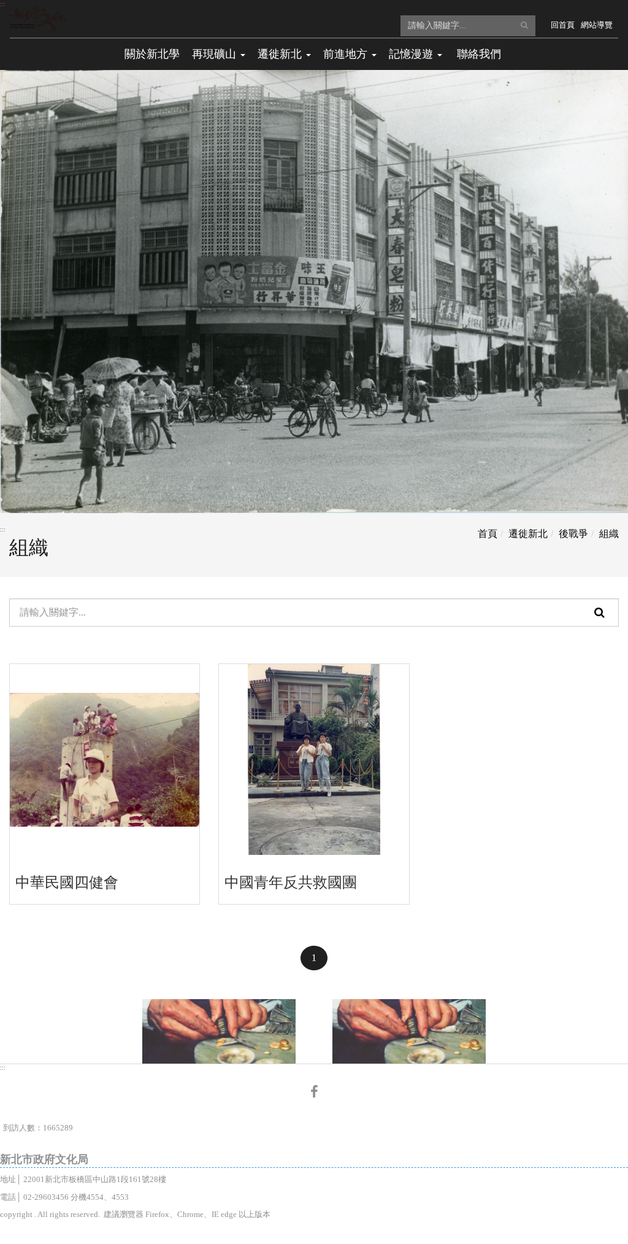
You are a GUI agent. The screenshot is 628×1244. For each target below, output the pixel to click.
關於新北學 (152, 54)
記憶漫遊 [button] (412, 54)
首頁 (487, 533)
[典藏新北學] (37, 18)
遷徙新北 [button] (281, 54)
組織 (609, 533)
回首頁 (563, 24)
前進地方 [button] (346, 54)
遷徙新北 (528, 533)
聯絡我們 (479, 54)
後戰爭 (573, 533)
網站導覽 (597, 24)
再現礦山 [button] (215, 54)
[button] (524, 24)
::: (3, 4)
